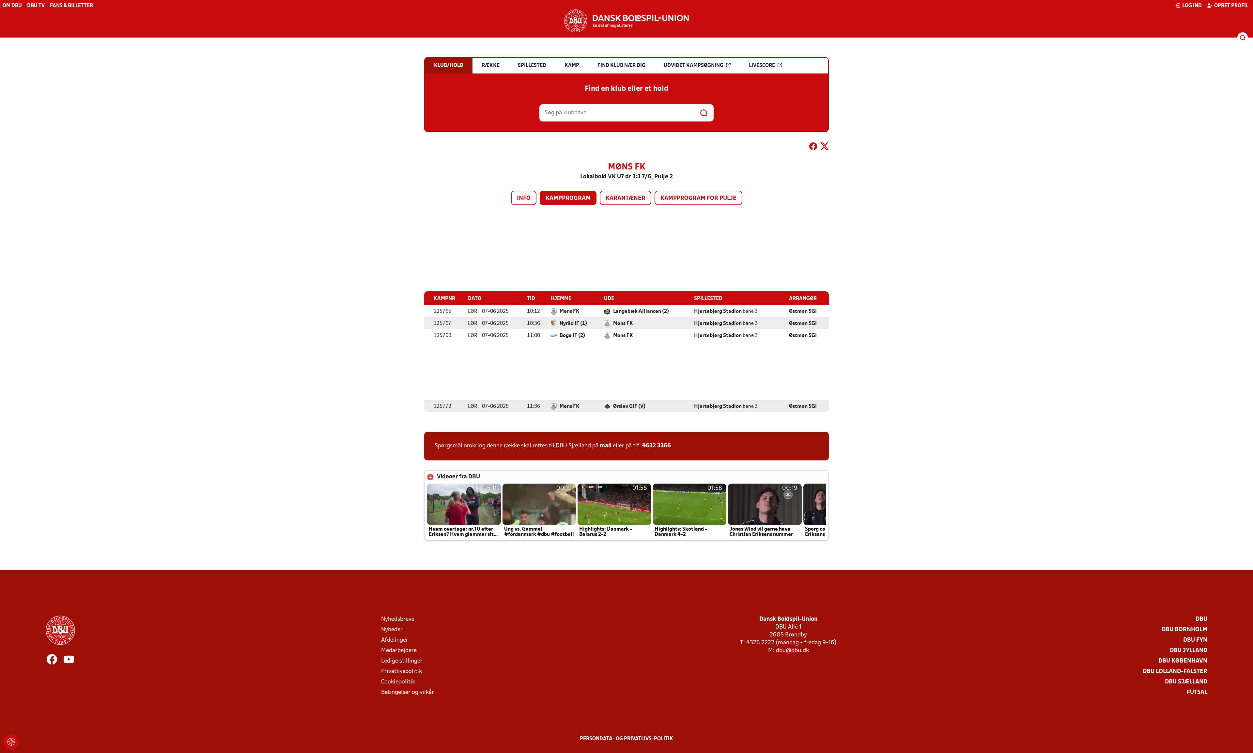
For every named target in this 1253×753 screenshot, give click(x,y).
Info (524, 198)
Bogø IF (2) (572, 335)
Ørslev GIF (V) (629, 406)
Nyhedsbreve (397, 619)
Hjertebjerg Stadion (718, 311)
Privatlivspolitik (401, 671)
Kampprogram (568, 198)
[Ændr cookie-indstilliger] (11, 742)
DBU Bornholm (1184, 630)
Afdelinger (394, 640)
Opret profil (1231, 6)
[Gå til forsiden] (626, 20)
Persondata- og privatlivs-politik (626, 739)
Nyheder (392, 630)
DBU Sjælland (1186, 682)
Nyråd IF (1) (573, 323)
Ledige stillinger (402, 661)
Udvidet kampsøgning (693, 65)
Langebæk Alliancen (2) (641, 311)
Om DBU (12, 6)
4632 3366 (656, 446)
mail (605, 446)
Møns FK (570, 311)
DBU (1201, 619)
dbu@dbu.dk (792, 650)
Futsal (1197, 692)
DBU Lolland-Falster (1175, 671)
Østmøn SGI (803, 311)
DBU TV (36, 6)
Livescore (762, 65)
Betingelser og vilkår (407, 692)
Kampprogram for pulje (698, 198)
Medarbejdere (399, 650)
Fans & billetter (71, 6)
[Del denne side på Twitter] (824, 147)
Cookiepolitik (398, 682)
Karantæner (625, 198)
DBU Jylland (1188, 650)
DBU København (1182, 661)
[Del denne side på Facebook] (813, 147)
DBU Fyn (1195, 640)
